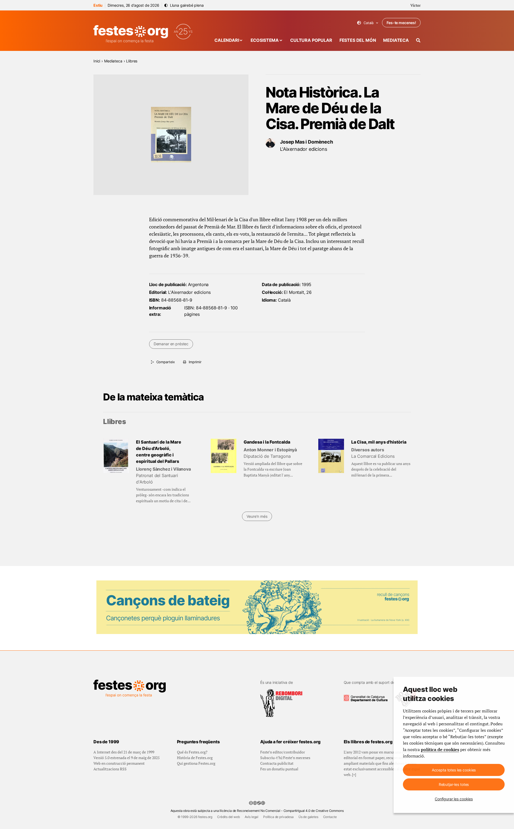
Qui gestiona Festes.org (196, 763)
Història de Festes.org (195, 757)
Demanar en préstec (171, 344)
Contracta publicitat (276, 763)
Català (367, 23)
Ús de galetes (308, 817)
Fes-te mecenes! (401, 22)
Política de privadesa (278, 817)
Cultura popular (311, 40)
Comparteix (165, 362)
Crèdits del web (228, 817)
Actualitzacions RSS (110, 768)
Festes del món (357, 40)
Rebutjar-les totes (454, 784)
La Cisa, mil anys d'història (378, 442)
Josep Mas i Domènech (306, 142)
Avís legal (251, 817)
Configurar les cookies (454, 799)
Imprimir (195, 362)
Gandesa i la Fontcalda (267, 442)
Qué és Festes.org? (192, 752)
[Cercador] (418, 40)
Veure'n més (257, 516)
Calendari (226, 40)
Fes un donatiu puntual (279, 768)
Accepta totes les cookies (454, 770)
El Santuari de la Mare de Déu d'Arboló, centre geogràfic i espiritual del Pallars (158, 451)
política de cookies (440, 749)
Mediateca (396, 40)
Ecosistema (265, 40)
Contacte (330, 817)
